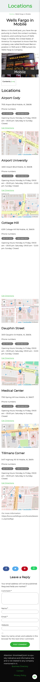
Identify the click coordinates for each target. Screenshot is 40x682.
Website (5, 625)
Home (11, 14)
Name (4, 608)
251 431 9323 (7, 176)
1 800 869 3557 (22, 113)
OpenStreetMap (27, 154)
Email (4, 617)
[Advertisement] (20, 272)
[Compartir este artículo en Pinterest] (24, 569)
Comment (6, 591)
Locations (20, 6)
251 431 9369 (7, 113)
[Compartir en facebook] (6, 569)
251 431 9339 (7, 406)
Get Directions (7, 128)
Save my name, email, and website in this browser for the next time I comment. (19, 637)
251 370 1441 (7, 469)
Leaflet (19, 154)
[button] (20, 141)
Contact (20, 671)
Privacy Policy (20, 675)
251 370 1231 (7, 344)
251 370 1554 (7, 238)
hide (12, 81)
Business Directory (20, 666)
